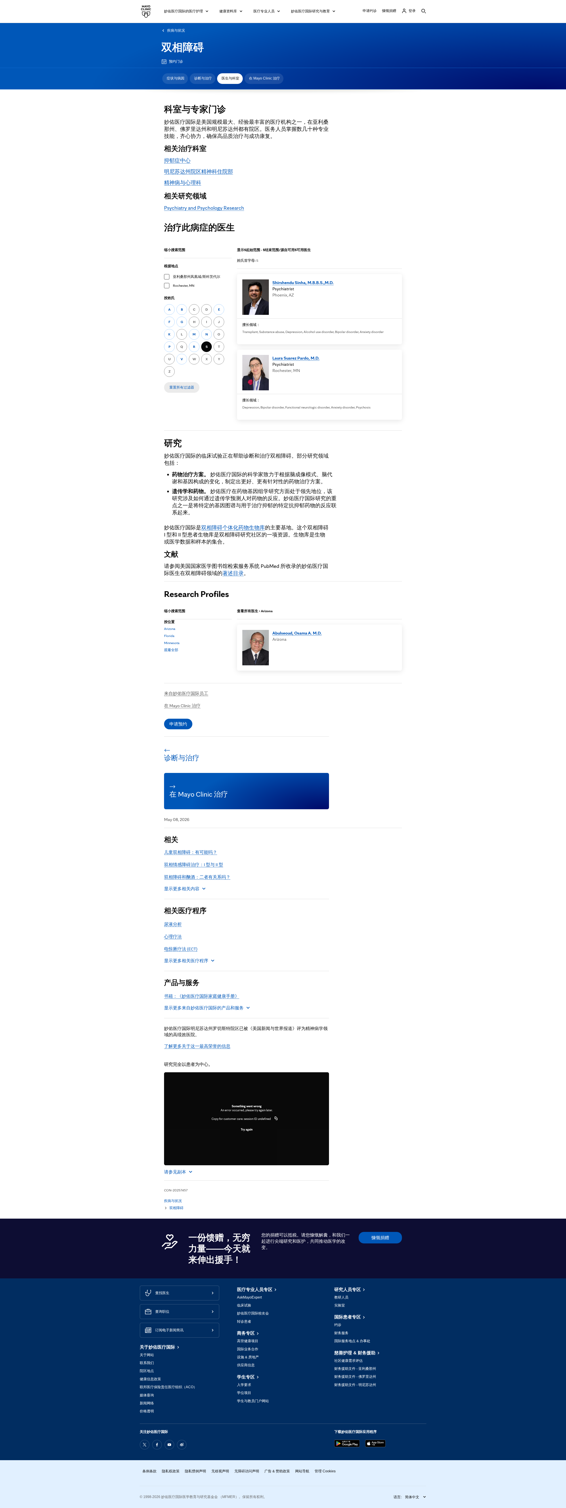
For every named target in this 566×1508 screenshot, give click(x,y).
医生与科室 (230, 78)
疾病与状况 (176, 30)
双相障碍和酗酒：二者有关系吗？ (197, 877)
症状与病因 (175, 78)
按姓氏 (169, 298)
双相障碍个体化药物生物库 (233, 527)
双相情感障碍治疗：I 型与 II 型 (193, 864)
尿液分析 (173, 924)
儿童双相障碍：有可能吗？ (190, 852)
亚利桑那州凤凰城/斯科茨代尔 (196, 277)
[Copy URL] (276, 1118)
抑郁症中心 (177, 160)
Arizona (169, 629)
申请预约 (178, 724)
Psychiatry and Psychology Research (204, 208)
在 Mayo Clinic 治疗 (264, 78)
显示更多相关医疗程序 (186, 960)
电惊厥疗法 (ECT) (180, 949)
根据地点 (171, 266)
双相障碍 (182, 47)
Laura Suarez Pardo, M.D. (295, 358)
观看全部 (171, 650)
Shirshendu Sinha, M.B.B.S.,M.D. (303, 282)
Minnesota (172, 643)
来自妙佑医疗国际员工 (186, 693)
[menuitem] (175, 79)
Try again (246, 1129)
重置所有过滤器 (181, 387)
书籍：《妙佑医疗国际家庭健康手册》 (201, 996)
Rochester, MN (183, 285)
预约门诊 (176, 61)
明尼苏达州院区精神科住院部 (198, 171)
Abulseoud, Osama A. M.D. (297, 633)
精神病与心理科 (182, 182)
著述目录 (233, 573)
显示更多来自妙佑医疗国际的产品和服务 (204, 1007)
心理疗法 (173, 936)
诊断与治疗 (203, 78)
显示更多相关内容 (181, 888)
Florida (169, 636)
